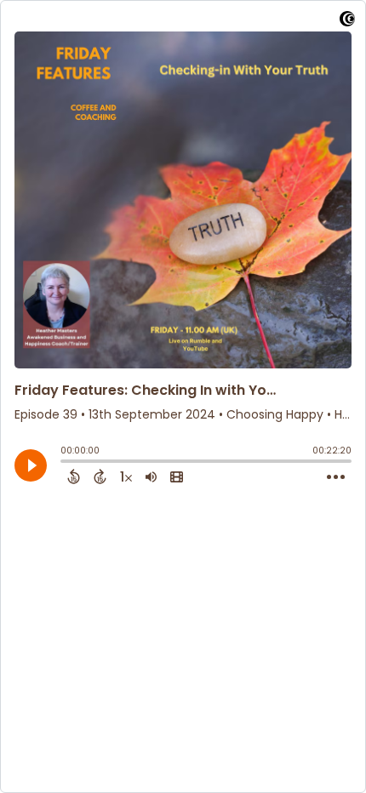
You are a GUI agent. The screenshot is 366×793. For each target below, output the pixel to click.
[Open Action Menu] (336, 477)
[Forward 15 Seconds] (100, 476)
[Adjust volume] (151, 476)
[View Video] (176, 476)
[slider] (64, 462)
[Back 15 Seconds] (73, 476)
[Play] (30, 465)
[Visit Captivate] (347, 21)
